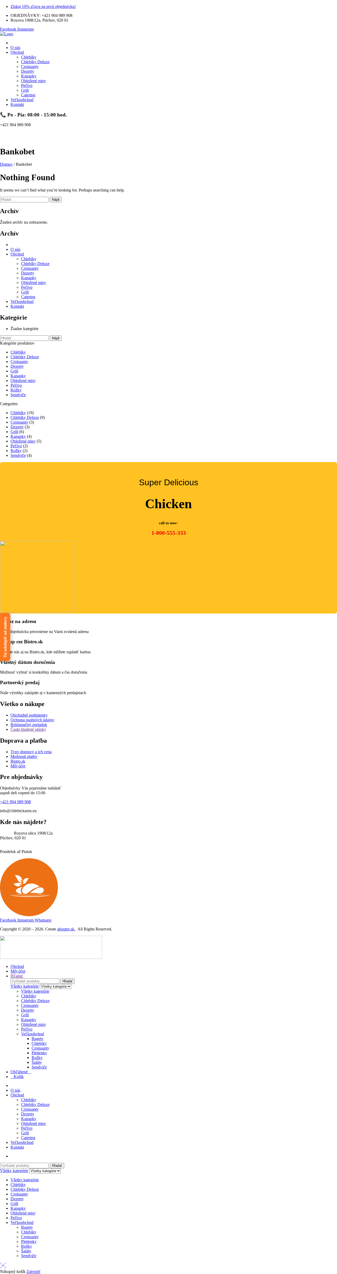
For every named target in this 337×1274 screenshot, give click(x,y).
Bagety (37, 1038)
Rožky (16, 390)
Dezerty (27, 273)
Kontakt (17, 306)
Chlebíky (28, 259)
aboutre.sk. (66, 929)
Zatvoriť (34, 1271)
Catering (28, 297)
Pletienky (39, 1053)
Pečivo (26, 287)
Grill (25, 292)
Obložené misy (33, 282)
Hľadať (67, 981)
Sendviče (18, 395)
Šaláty (37, 1062)
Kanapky (28, 278)
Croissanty (30, 268)
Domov (6, 164)
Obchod (17, 254)
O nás (15, 249)
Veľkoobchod (22, 301)
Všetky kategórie (35, 991)
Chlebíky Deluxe (35, 263)
